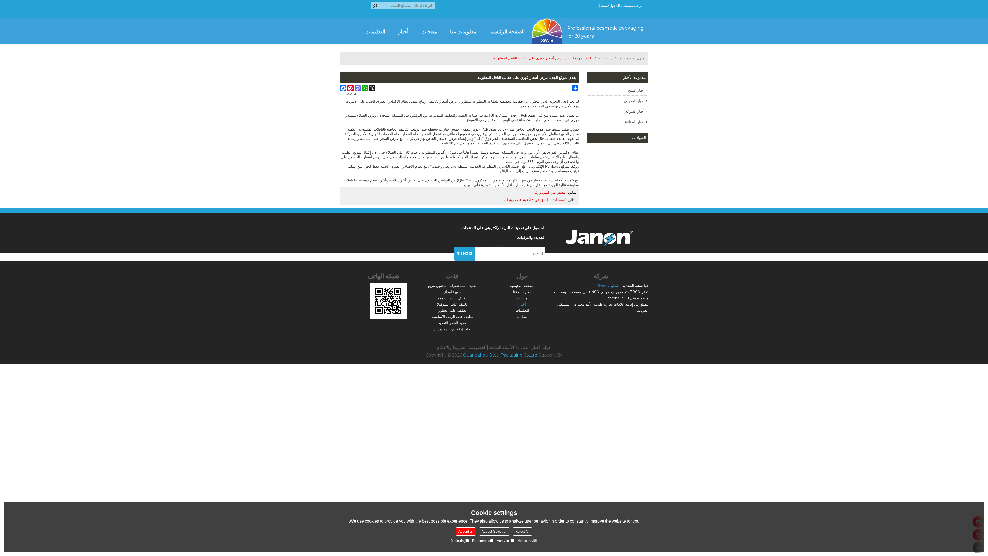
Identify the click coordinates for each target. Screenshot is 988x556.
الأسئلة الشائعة (501, 347)
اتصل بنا (522, 316)
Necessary (525, 541)
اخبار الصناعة (608, 58)
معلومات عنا (463, 31)
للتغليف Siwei (609, 285)
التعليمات (375, 31)
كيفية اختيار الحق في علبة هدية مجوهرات (535, 200)
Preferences (481, 541)
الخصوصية (477, 347)
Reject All (522, 531)
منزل (641, 58)
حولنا (546, 347)
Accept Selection (494, 531)
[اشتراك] (464, 254)
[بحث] (375, 5)
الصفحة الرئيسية (507, 31)
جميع (627, 58)
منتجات (429, 31)
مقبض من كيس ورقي (549, 192)
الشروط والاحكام (451, 347)
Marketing (458, 541)
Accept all (465, 531)
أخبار (403, 31)
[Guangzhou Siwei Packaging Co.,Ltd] (590, 31)
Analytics (504, 541)
